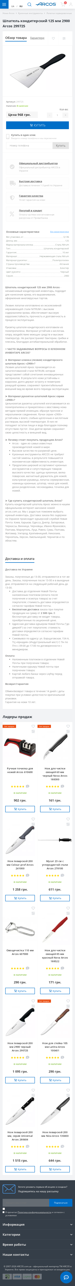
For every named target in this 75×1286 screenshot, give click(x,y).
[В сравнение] (64, 38)
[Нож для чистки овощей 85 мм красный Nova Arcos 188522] (55, 929)
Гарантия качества (31, 195)
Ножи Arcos (8, 13)
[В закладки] (53, 38)
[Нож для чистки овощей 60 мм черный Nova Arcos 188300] (55, 747)
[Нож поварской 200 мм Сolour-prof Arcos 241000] (20, 840)
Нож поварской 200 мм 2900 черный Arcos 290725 (20, 1047)
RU (21, 6)
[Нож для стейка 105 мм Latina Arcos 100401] (55, 1022)
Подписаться (61, 1202)
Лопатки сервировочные (59, 13)
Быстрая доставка (30, 181)
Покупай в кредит (30, 210)
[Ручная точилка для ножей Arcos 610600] (20, 747)
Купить (60, 145)
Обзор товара (16, 38)
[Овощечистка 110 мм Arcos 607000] (20, 929)
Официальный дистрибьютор (38, 163)
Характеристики (41, 38)
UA (12, 6)
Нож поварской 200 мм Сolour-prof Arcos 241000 (20, 864)
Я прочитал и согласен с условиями (35, 1214)
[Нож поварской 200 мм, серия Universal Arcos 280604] (20, 1111)
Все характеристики (59, 231)
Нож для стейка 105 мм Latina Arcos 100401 (55, 1047)
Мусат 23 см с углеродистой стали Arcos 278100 (55, 864)
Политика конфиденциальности (34, 1212)
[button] (70, 4)
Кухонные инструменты (30, 13)
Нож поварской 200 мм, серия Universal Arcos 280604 (20, 1136)
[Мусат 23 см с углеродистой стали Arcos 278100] (55, 840)
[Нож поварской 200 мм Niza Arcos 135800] (55, 1111)
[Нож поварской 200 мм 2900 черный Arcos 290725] (20, 1022)
